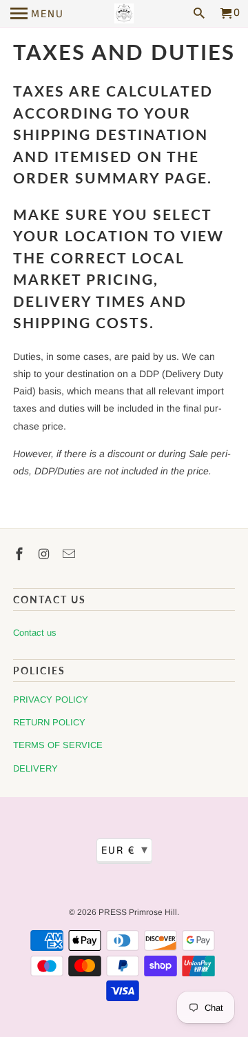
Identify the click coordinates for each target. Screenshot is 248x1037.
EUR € (125, 850)
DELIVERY (35, 768)
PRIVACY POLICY (50, 699)
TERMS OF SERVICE (58, 745)
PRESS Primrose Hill (138, 912)
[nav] (37, 14)
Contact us (34, 632)
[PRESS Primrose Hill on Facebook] (20, 554)
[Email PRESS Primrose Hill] (70, 554)
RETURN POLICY (49, 722)
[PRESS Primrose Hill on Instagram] (45, 554)
